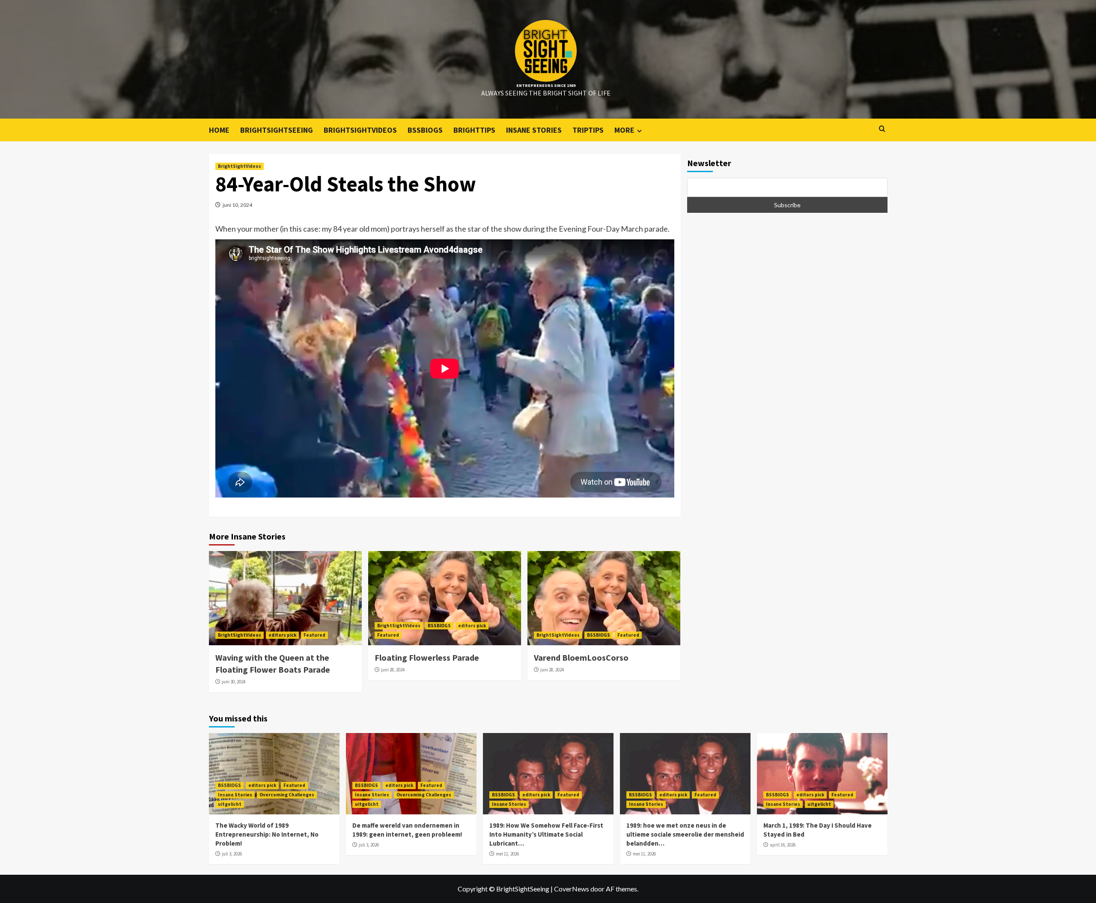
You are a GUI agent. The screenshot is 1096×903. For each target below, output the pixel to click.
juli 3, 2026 (232, 854)
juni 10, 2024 (237, 205)
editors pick (282, 635)
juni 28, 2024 (393, 670)
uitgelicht (229, 804)
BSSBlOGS (425, 130)
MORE (624, 130)
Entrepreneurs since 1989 (545, 85)
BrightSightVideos (239, 166)
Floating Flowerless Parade (427, 657)
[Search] (882, 129)
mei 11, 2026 (507, 854)
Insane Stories (235, 795)
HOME (219, 130)
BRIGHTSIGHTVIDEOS (360, 130)
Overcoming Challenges (286, 795)
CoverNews (571, 889)
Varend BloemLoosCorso (581, 657)
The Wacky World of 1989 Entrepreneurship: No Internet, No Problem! (267, 834)
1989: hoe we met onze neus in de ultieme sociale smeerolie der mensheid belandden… (685, 834)
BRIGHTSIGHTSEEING (276, 130)
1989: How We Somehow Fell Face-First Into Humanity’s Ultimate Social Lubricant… (546, 834)
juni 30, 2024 (233, 682)
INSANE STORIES (534, 130)
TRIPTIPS (588, 130)
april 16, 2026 (782, 845)
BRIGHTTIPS (474, 130)
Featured (314, 635)
